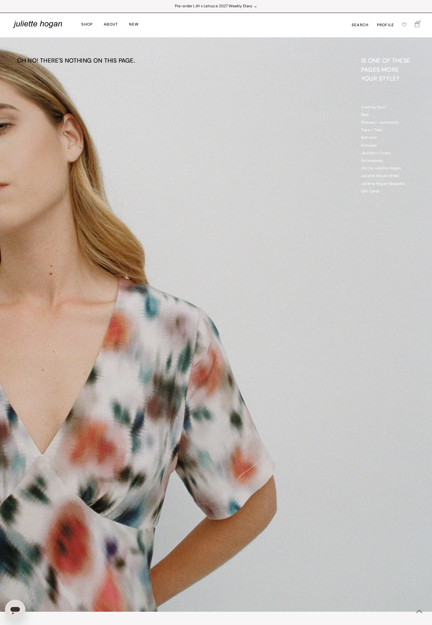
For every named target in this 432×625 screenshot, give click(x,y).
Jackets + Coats (376, 153)
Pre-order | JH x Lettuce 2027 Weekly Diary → (216, 6)
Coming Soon (373, 107)
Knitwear (369, 146)
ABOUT (111, 25)
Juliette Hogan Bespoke (382, 184)
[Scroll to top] (419, 612)
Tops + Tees (371, 130)
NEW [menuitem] (134, 25)
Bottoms (369, 138)
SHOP (87, 25)
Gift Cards (370, 191)
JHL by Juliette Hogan (381, 168)
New (365, 115)
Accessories (372, 161)
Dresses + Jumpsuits (379, 122)
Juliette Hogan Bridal (380, 176)
